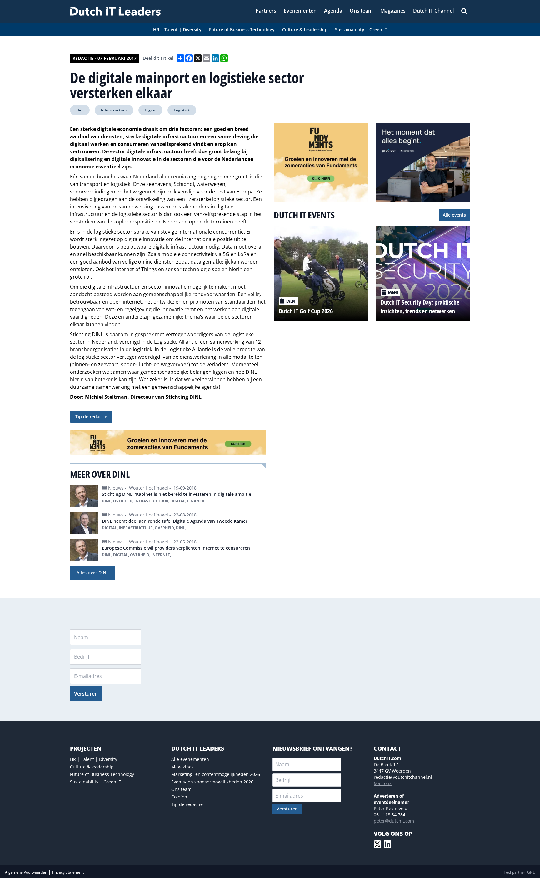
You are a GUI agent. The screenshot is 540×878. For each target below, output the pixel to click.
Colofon (179, 797)
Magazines (182, 767)
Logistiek (182, 110)
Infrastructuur (114, 110)
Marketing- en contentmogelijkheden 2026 (215, 774)
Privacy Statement (68, 872)
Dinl (79, 110)
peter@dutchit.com (394, 821)
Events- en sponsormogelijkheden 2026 (212, 782)
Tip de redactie (91, 416)
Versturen (86, 693)
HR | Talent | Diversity (93, 759)
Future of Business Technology (102, 774)
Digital (150, 110)
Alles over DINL (93, 573)
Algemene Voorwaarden (26, 872)
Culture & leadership (92, 767)
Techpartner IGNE (519, 872)
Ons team (181, 789)
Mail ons (383, 783)
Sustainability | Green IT (95, 782)
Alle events (454, 215)
